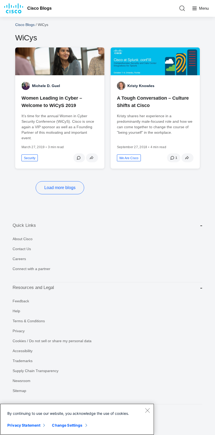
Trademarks (23, 361)
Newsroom (21, 381)
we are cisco (128, 158)
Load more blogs (60, 187)
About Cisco (23, 239)
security (29, 158)
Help (16, 311)
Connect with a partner (31, 269)
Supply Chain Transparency (35, 371)
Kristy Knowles (140, 86)
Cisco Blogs (39, 8)
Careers (19, 259)
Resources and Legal (33, 287)
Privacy (19, 331)
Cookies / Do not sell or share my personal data (52, 341)
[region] (77, 419)
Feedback (21, 301)
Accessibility (23, 351)
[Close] (147, 410)
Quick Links (24, 225)
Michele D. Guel (46, 86)
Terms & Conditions (29, 321)
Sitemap (19, 391)
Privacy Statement (23, 425)
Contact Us (22, 249)
